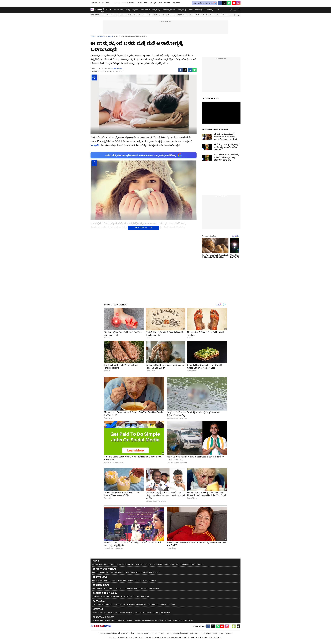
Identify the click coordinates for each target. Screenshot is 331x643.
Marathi (167, 3)
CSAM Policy (149, 633)
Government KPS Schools (178, 15)
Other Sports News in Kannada (144, 580)
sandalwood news (137, 572)
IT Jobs (191, 620)
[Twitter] (224, 3)
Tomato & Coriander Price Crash (202, 15)
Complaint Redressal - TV (191, 633)
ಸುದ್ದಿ (128, 10)
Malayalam (96, 3)
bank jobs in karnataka (129, 620)
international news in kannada (191, 564)
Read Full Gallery (143, 228)
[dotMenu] (218, 10)
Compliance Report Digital (213, 633)
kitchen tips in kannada (162, 612)
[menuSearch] (239, 10)
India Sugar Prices (109, 15)
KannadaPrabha (128, 3)
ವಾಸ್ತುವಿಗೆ (95, 145)
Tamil (146, 3)
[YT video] (234, 3)
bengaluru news (142, 564)
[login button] (231, 9)
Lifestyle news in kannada (102, 612)
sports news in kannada (101, 580)
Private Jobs (114, 620)
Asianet (101, 625)
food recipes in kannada (123, 612)
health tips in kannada (142, 612)
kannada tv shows (153, 572)
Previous (235, 14)
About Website (105, 633)
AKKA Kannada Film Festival (129, 15)
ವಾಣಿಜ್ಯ (210, 10)
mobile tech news (122, 596)
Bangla (153, 3)
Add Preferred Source (203, 3)
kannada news (97, 564)
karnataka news (128, 564)
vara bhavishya (132, 604)
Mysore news (154, 564)
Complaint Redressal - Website (167, 633)
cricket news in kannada (121, 580)
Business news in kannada (102, 588)
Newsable (106, 3)
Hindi (160, 3)
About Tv (115, 633)
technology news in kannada (103, 596)
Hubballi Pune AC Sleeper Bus (154, 15)
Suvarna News (115, 69)
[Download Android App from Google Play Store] (234, 626)
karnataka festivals (167, 604)
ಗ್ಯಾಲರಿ (135, 10)
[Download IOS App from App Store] (238, 626)
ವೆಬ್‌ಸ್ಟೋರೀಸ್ (169, 10)
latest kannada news (112, 564)
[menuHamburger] (235, 9)
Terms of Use (125, 633)
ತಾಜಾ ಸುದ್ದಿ (118, 10)
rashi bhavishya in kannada (102, 604)
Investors (228, 633)
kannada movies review (120, 572)
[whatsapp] (229, 3)
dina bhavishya (119, 604)
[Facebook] (220, 3)
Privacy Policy (137, 633)
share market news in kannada (126, 588)
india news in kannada (169, 564)
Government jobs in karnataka (151, 620)
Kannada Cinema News (100, 572)
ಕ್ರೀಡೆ (191, 10)
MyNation (176, 3)
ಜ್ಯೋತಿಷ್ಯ (156, 10)
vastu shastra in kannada (148, 604)
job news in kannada (100, 620)
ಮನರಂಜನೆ (145, 10)
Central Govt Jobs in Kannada (175, 620)
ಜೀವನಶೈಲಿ (199, 10)
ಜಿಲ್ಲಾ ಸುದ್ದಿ (182, 10)
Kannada (115, 3)
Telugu (139, 3)
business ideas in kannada (149, 588)
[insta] (238, 3)
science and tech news (140, 596)
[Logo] (101, 10)
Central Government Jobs (227, 15)
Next (238, 14)
